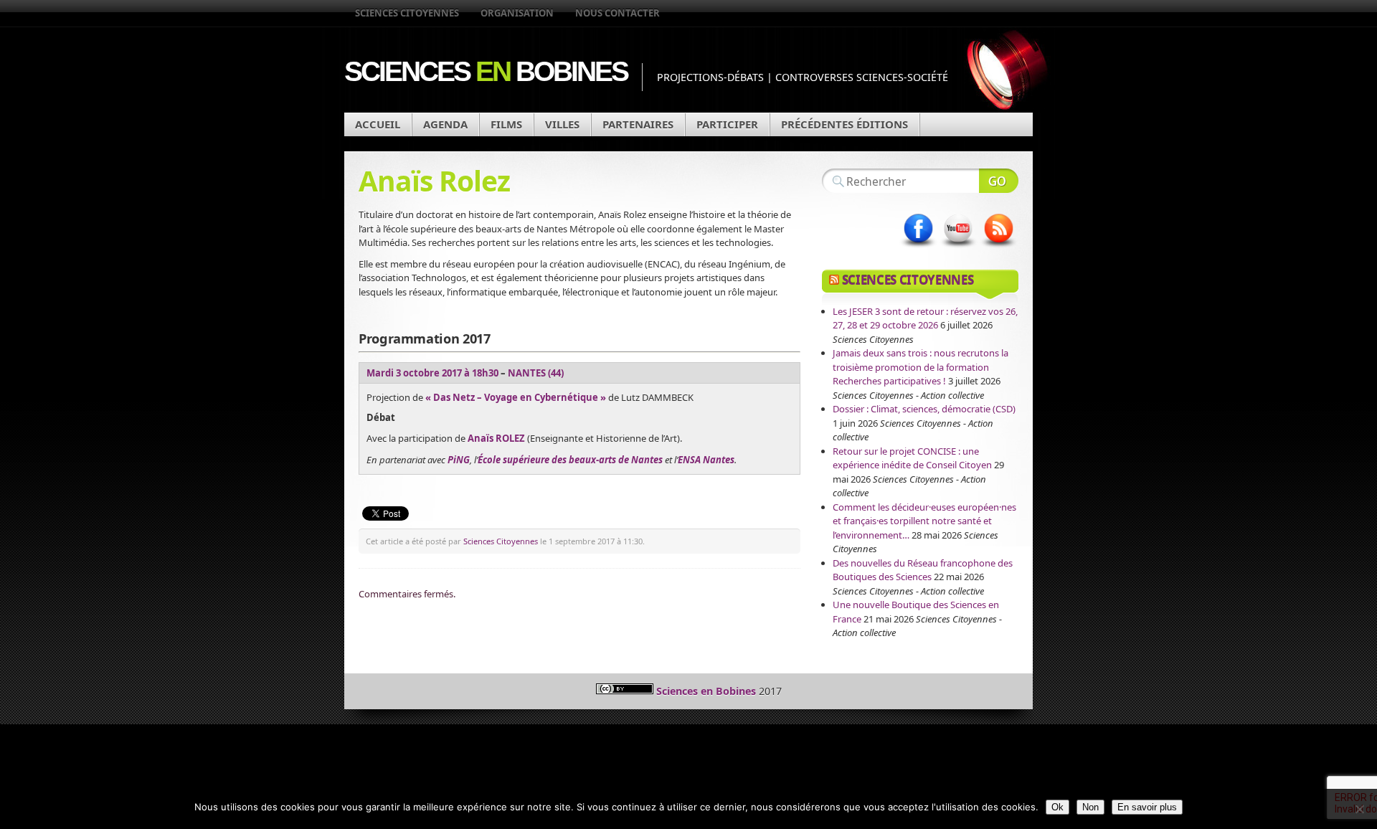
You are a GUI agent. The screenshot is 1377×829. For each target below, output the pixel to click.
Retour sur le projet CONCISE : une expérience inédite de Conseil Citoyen (912, 458)
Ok (1057, 807)
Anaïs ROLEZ (496, 438)
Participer (727, 124)
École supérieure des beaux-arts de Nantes (571, 459)
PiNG (459, 459)
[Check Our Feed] (998, 247)
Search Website (998, 181)
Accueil (377, 124)
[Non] (1359, 809)
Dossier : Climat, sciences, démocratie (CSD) (924, 408)
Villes (562, 124)
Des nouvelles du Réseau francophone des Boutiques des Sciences (923, 570)
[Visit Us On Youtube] (958, 247)
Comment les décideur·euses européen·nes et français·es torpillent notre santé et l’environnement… (924, 521)
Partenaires (637, 124)
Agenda (445, 124)
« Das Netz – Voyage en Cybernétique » (515, 397)
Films (506, 124)
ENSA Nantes (706, 459)
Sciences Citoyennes (407, 12)
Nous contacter (617, 12)
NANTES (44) (536, 372)
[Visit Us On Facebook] (918, 247)
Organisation (517, 12)
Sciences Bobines (486, 71)
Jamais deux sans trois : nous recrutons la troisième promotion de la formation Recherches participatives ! (920, 366)
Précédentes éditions (844, 124)
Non (1090, 807)
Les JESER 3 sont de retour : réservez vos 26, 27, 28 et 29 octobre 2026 (925, 318)
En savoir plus (1147, 807)
